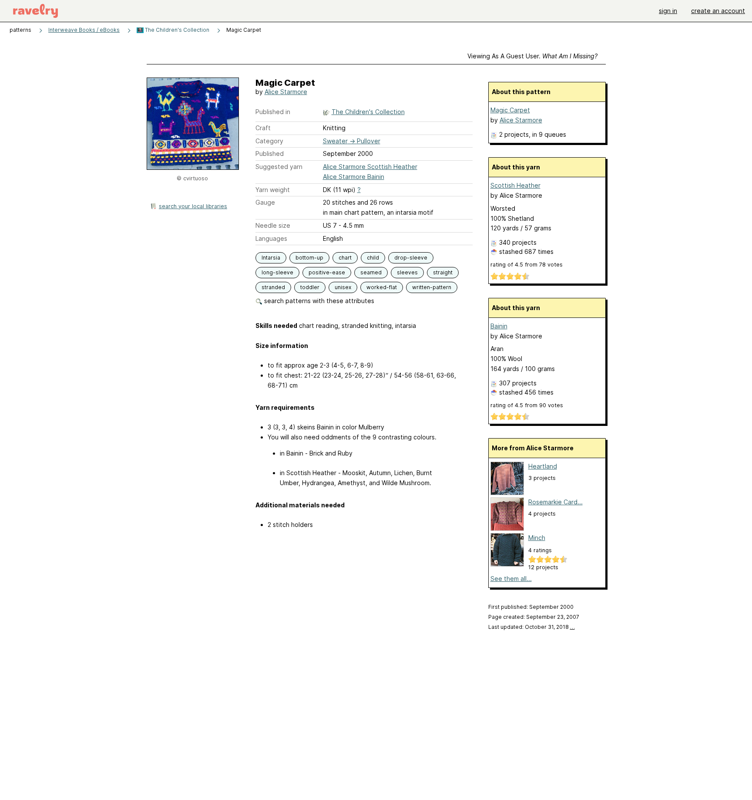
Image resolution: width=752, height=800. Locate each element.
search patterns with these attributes (318, 300)
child (373, 257)
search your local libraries (193, 206)
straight (443, 272)
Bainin (498, 326)
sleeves (407, 272)
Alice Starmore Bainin (353, 176)
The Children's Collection (176, 30)
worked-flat (381, 287)
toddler (309, 287)
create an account (718, 10)
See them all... (511, 578)
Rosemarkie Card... (555, 502)
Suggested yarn (278, 166)
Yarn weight (272, 189)
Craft (263, 128)
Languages (271, 238)
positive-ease (327, 272)
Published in (272, 111)
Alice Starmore (286, 91)
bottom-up (309, 257)
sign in (668, 10)
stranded (273, 287)
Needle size (272, 225)
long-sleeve (277, 272)
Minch (536, 537)
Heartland (542, 466)
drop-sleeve (410, 257)
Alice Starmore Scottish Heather (370, 166)
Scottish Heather (515, 185)
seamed (371, 272)
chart (345, 257)
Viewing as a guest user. (532, 56)
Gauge (265, 202)
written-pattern (431, 287)
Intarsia (271, 257)
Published (269, 153)
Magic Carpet (510, 110)
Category (269, 141)
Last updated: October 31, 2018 (531, 627)
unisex (343, 287)
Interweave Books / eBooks (84, 30)
